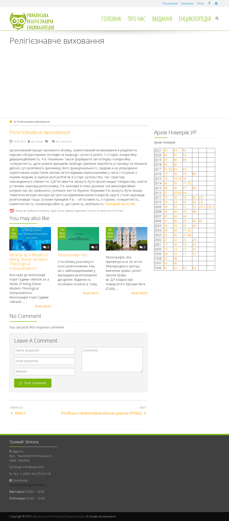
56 (194, 202)
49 (166, 207)
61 (166, 193)
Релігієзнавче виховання (39, 132)
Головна (111, 18)
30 (175, 230)
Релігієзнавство (73, 254)
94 (175, 150)
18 (175, 244)
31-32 (187, 230)
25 (166, 235)
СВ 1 (202, 207)
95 (184, 150)
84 (184, 169)
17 (166, 244)
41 (166, 216)
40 (194, 221)
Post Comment (35, 383)
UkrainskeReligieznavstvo (27, 485)
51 (184, 207)
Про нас (137, 18)
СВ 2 (210, 207)
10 (175, 254)
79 (184, 174)
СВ (201, 197)
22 (175, 240)
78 (175, 174)
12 (194, 254)
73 (166, 178)
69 (166, 183)
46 (175, 211)
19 (184, 244)
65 (166, 188)
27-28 (187, 235)
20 (194, 244)
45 (166, 211)
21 (166, 240)
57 (166, 197)
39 (184, 221)
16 (194, 249)
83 (175, 169)
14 (175, 249)
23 (184, 240)
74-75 (177, 178)
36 (194, 225)
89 (184, 160)
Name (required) (27, 350)
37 (166, 221)
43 (175, 216)
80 (194, 174)
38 (175, 221)
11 (184, 254)
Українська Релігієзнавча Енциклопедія (58, 516)
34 (175, 225)
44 (184, 216)
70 (175, 183)
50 (175, 207)
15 (184, 249)
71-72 (187, 183)
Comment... (91, 350)
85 (166, 164)
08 (175, 258)
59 (184, 197)
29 (166, 230)
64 (184, 193)
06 (175, 263)
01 (166, 268)
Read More (43, 306)
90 (166, 155)
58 (175, 197)
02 (175, 268)
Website (21, 371)
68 (194, 188)
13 (166, 249)
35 (184, 225)
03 (184, 268)
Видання (162, 18)
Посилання (170, 3)
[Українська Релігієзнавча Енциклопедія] (34, 21)
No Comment (64, 141)
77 (166, 174)
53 (166, 202)
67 (184, 188)
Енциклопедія (195, 18)
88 (175, 160)
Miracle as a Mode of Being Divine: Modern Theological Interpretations (28, 261)
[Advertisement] (114, 84)
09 (166, 254)
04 (194, 268)
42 (201, 221)
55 (184, 202)
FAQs (200, 3)
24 (194, 240)
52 (194, 207)
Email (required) (26, 361)
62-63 (177, 193)
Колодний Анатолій (120, 204)
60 (194, 197)
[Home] (11, 122)
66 (175, 188)
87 (166, 160)
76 (184, 178)
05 (166, 263)
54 (175, 202)
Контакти (187, 3)
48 (194, 211)
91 (175, 155)
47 (184, 211)
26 (175, 235)
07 (166, 258)
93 (166, 150)
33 (166, 225)
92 (184, 155)
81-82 (168, 169)
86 (175, 164)
